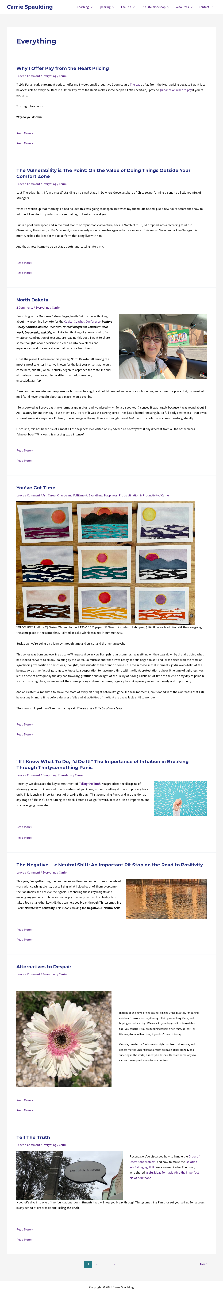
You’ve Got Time (35, 487)
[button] (91, 7)
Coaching (83, 7)
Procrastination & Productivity (139, 495)
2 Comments (24, 307)
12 (114, 1264)
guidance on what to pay (176, 90)
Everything (49, 76)
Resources (182, 7)
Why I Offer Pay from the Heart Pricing (62, 68)
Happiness (110, 495)
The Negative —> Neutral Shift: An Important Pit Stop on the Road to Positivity (109, 865)
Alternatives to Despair (43, 966)
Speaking (105, 7)
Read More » (24, 133)
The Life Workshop (153, 7)
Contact (204, 7)
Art (45, 495)
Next (205, 1264)
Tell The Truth (33, 1137)
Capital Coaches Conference (82, 321)
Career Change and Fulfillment (67, 495)
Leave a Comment (28, 76)
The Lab (126, 7)
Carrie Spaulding (30, 7)
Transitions (65, 775)
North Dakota (32, 300)
